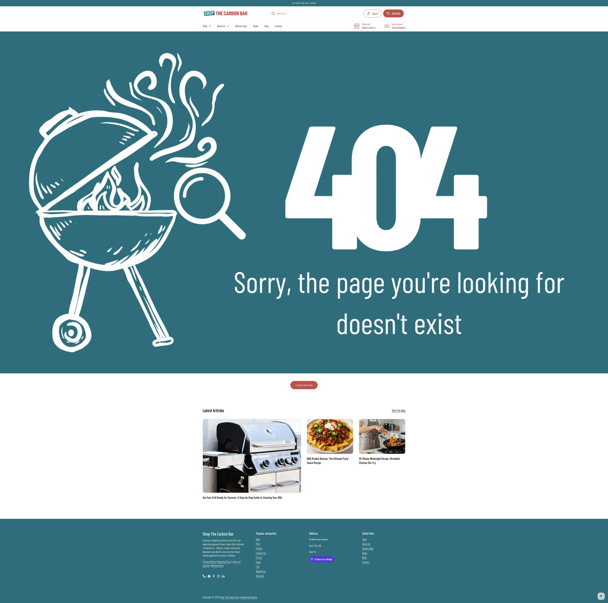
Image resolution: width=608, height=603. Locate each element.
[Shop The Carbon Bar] (226, 13)
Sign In (375, 13)
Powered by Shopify (248, 597)
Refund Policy (217, 565)
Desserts (260, 575)
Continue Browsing (304, 384)
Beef (258, 539)
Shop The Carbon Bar (229, 597)
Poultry (259, 548)
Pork (258, 543)
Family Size (261, 553)
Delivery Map (367, 548)
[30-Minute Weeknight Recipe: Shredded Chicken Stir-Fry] (382, 436)
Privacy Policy (209, 561)
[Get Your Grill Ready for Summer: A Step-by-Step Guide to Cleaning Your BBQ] (252, 456)
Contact (366, 562)
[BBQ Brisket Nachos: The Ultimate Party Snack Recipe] (330, 436)
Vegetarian (261, 571)
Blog (364, 557)
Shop (364, 539)
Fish (258, 566)
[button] (393, 13)
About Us (366, 543)
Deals (364, 553)
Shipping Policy (224, 561)
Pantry (259, 557)
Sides (258, 562)
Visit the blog (398, 410)
